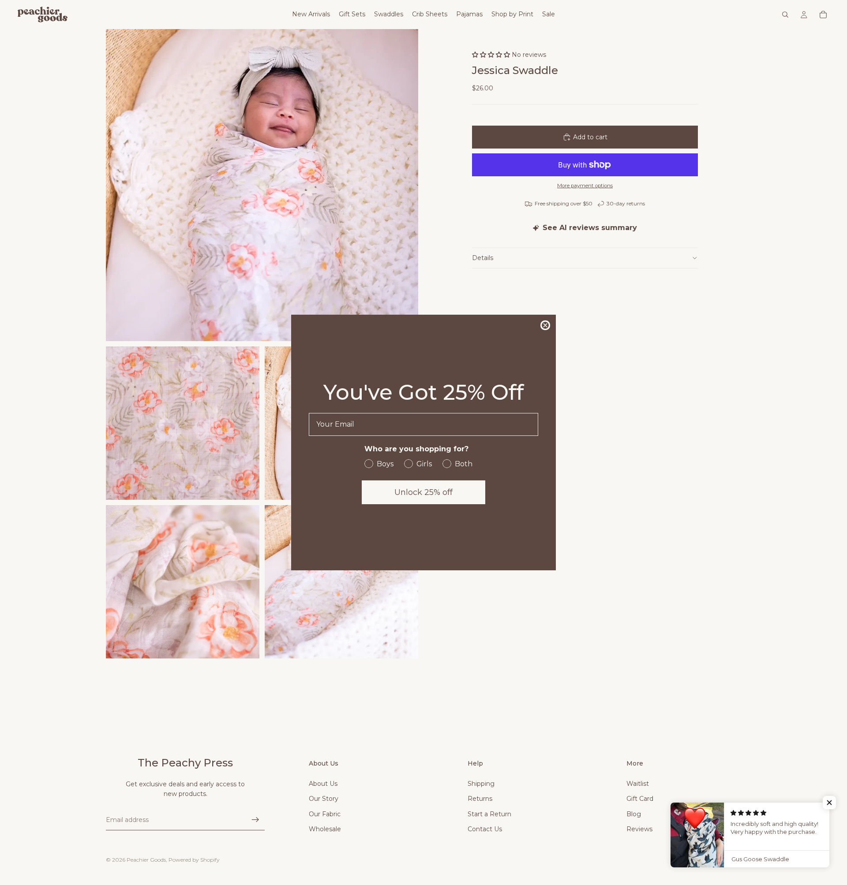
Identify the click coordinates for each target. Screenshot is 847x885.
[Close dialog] (545, 325)
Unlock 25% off (423, 492)
